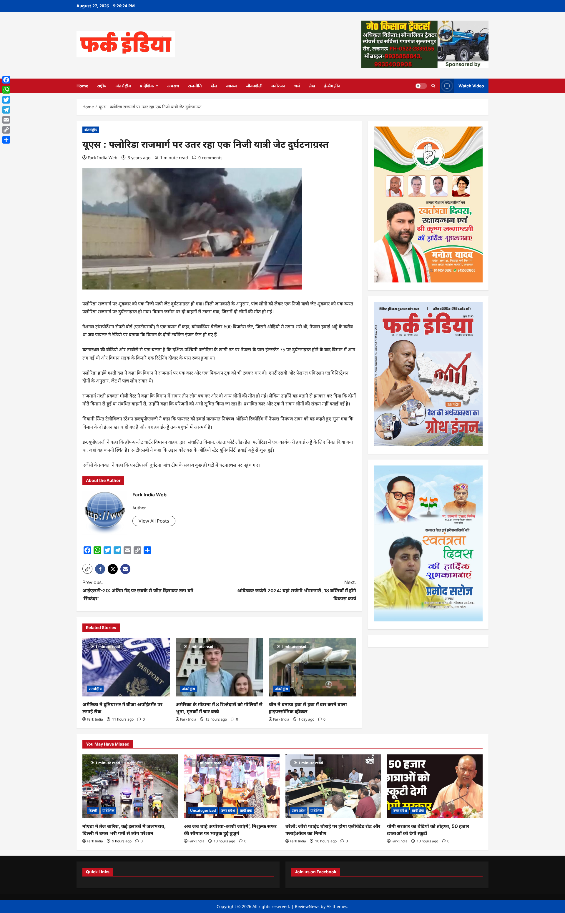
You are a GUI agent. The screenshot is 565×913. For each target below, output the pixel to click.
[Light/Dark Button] (421, 86)
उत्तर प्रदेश (228, 810)
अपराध (173, 85)
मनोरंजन (278, 85)
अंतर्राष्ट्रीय (123, 85)
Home (82, 85)
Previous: (137, 590)
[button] (87, 569)
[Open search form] (433, 86)
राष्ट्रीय (102, 85)
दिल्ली (93, 810)
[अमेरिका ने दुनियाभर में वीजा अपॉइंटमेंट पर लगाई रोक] (126, 667)
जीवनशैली (254, 85)
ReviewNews (307, 906)
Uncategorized (203, 810)
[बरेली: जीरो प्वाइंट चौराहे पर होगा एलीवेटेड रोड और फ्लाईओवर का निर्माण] (333, 786)
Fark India (95, 719)
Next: (296, 590)
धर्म (297, 85)
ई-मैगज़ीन (332, 85)
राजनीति (195, 85)
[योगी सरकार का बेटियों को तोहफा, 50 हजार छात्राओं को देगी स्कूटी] (435, 786)
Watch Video (471, 85)
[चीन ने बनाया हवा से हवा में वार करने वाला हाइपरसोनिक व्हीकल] (312, 667)
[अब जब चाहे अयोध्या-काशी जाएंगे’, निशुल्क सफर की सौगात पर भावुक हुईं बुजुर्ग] (232, 786)
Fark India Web (102, 157)
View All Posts (154, 521)
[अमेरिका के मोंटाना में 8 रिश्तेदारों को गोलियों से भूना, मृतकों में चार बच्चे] (219, 667)
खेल (214, 85)
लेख (312, 85)
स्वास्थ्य (231, 85)
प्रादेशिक (147, 85)
